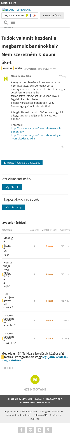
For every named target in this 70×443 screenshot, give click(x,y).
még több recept (13, 207)
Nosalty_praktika (21, 75)
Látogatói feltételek (51, 411)
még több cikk (12, 187)
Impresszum (11, 411)
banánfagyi (43, 68)
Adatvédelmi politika (18, 415)
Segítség (35, 418)
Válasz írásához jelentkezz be (23, 162)
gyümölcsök (30, 68)
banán (53, 68)
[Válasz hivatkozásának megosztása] (63, 147)
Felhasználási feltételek (47, 415)
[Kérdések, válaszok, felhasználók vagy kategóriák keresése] (6, 22)
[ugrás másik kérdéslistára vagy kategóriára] (13, 22)
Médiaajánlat (29, 411)
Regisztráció (52, 15)
